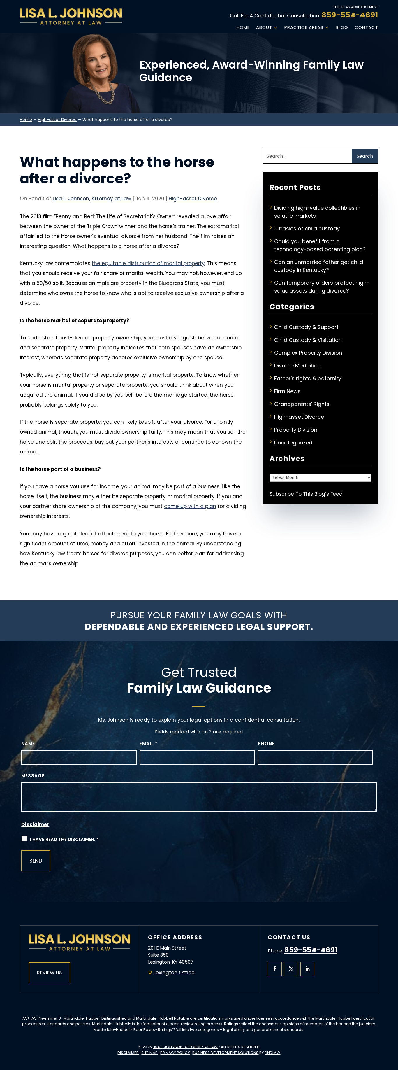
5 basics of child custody (307, 228)
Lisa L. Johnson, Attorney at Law (92, 198)
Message (33, 776)
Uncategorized (293, 442)
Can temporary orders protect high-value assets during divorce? (321, 286)
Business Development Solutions (225, 1052)
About (264, 27)
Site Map (149, 1052)
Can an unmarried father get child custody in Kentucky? (318, 266)
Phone (266, 743)
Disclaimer (35, 824)
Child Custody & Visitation (308, 340)
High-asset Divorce (193, 198)
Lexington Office (174, 972)
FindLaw (272, 1052)
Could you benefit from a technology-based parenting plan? (320, 245)
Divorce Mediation (297, 365)
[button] (392, 1028)
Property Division (295, 429)
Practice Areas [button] (303, 27)
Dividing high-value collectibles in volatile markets (317, 211)
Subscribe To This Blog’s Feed (306, 494)
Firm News (287, 391)
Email (149, 743)
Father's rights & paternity (307, 378)
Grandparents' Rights (302, 404)
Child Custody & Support (306, 327)
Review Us (49, 972)
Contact (366, 27)
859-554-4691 (350, 15)
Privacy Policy (175, 1052)
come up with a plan (190, 506)
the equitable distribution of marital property (148, 263)
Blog (342, 27)
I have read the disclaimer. (64, 839)
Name (28, 743)
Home (243, 27)
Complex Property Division (308, 352)
